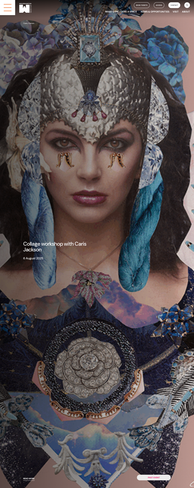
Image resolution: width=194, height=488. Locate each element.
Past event (154, 477)
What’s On (111, 11)
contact (174, 5)
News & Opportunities (155, 11)
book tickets (141, 5)
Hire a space (129, 11)
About (186, 11)
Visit (176, 11)
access (159, 5)
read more (29, 479)
